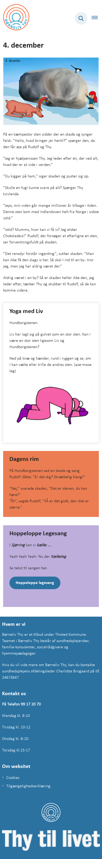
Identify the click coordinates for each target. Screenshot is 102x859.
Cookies (12, 778)
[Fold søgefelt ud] (81, 18)
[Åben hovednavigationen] (97, 18)
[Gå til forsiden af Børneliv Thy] (14, 18)
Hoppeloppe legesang (35, 583)
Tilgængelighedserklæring (28, 786)
